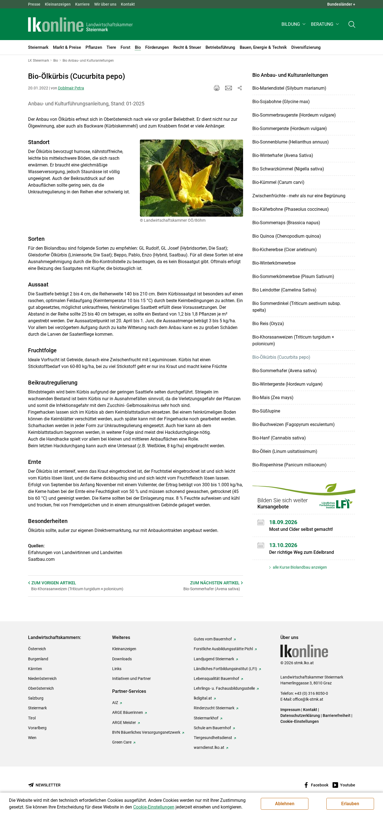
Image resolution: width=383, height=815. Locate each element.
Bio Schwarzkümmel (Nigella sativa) (288, 169)
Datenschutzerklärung (300, 715)
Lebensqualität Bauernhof (216, 678)
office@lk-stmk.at (308, 699)
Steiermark (37, 708)
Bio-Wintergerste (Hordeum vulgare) (287, 384)
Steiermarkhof (206, 718)
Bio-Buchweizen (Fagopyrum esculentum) (293, 424)
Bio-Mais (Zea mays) (273, 397)
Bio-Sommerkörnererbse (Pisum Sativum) (293, 276)
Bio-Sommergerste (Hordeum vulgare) (289, 128)
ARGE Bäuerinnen (127, 712)
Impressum (290, 709)
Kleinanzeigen (58, 4)
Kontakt (128, 4)
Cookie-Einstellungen (299, 721)
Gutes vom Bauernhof (213, 639)
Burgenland (38, 659)
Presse (34, 4)
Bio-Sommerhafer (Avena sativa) (284, 370)
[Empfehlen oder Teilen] (239, 88)
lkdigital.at (203, 698)
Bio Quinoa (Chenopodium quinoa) (286, 236)
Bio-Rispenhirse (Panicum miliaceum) (289, 464)
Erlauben (350, 803)
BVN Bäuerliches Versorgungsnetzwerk (146, 732)
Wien (32, 737)
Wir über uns (105, 4)
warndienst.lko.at (209, 747)
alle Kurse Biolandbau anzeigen (299, 567)
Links (116, 668)
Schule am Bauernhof (212, 728)
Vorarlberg (37, 728)
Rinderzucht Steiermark (214, 708)
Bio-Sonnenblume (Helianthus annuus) (290, 142)
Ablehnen (284, 803)
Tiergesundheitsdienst (213, 737)
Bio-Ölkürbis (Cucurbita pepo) (281, 357)
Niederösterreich (42, 678)
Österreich (37, 649)
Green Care (121, 742)
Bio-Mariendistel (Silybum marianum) (289, 88)
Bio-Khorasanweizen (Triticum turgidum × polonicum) (293, 340)
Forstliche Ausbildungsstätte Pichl (223, 649)
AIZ (115, 702)
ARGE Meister (124, 722)
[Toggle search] (352, 24)
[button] (294, 24)
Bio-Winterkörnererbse (274, 263)
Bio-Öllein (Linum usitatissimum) (284, 451)
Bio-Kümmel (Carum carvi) (278, 182)
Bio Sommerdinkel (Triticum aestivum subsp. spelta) (296, 307)
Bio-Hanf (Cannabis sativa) (279, 438)
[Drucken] (216, 88)
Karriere (82, 4)
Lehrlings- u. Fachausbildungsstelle (224, 688)
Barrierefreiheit (336, 715)
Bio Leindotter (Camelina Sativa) (284, 290)
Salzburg (35, 698)
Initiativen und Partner (131, 678)
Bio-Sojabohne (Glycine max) (281, 101)
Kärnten (35, 668)
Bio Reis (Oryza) (268, 323)
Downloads (122, 659)
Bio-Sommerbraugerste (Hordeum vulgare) (294, 115)
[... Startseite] (80, 24)
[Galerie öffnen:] (191, 178)
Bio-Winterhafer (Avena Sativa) (282, 155)
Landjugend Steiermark (214, 659)
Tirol (32, 718)
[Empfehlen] (228, 88)
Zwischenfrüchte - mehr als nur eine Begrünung (298, 195)
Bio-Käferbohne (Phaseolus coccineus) (290, 209)
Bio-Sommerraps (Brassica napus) (286, 222)
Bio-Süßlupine (266, 411)
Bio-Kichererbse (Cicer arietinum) (284, 249)
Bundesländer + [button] (341, 4)
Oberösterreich (41, 688)
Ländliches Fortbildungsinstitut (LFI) (225, 668)
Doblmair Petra (71, 88)
